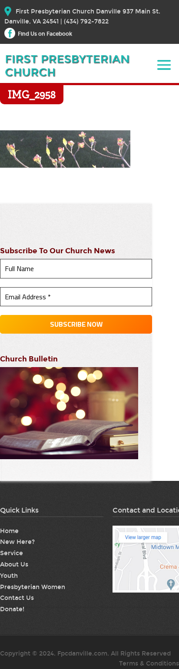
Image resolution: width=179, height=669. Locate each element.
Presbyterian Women (32, 587)
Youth (9, 576)
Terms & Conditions (149, 663)
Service (11, 553)
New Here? (17, 542)
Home (9, 531)
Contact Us (17, 598)
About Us (14, 564)
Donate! (12, 609)
